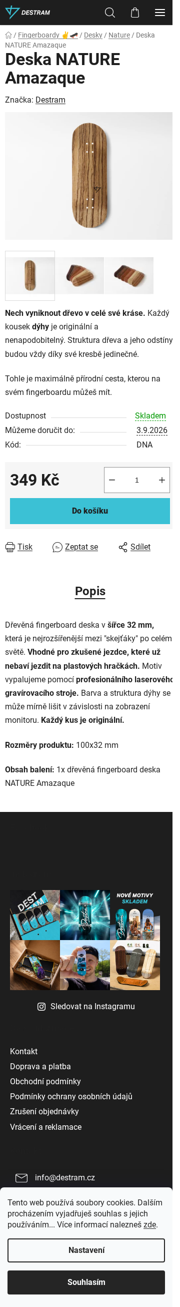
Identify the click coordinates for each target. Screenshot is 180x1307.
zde (150, 1224)
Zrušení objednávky (44, 1111)
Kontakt (24, 1051)
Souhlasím (87, 1282)
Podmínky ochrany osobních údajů (71, 1096)
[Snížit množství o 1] (112, 480)
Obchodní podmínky (45, 1081)
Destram (51, 100)
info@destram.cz (65, 1177)
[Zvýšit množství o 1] (162, 480)
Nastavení (86, 1250)
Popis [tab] (90, 591)
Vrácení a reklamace (46, 1127)
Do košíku (90, 511)
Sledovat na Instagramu (92, 1006)
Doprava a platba (40, 1066)
